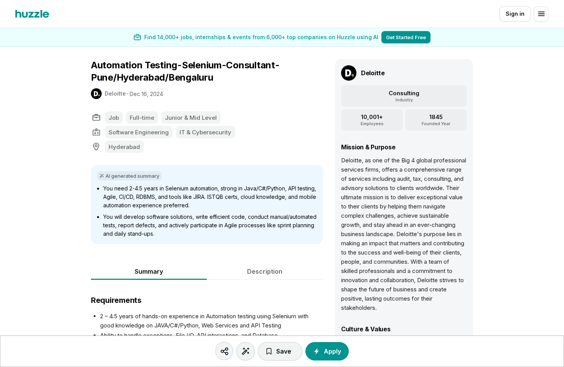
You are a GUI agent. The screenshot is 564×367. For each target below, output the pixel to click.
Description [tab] (264, 271)
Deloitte (115, 93)
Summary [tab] (149, 271)
